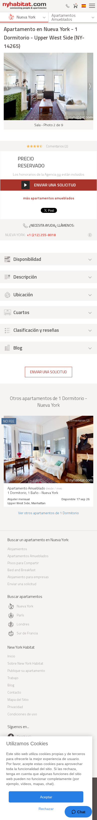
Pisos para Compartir (23, 562)
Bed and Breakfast (21, 569)
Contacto (14, 692)
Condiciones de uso (22, 714)
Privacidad (15, 706)
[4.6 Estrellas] (35, 145)
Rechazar (46, 809)
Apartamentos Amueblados (27, 555)
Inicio (11, 656)
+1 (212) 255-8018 (41, 234)
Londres (23, 624)
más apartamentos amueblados (48, 198)
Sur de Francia (27, 633)
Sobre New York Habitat (25, 663)
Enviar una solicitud (48, 372)
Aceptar (46, 797)
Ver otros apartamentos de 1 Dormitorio (48, 512)
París (20, 615)
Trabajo (12, 677)
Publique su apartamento (26, 670)
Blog (10, 685)
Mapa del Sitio (18, 699)
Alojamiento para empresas (28, 576)
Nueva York (25, 606)
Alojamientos (17, 548)
